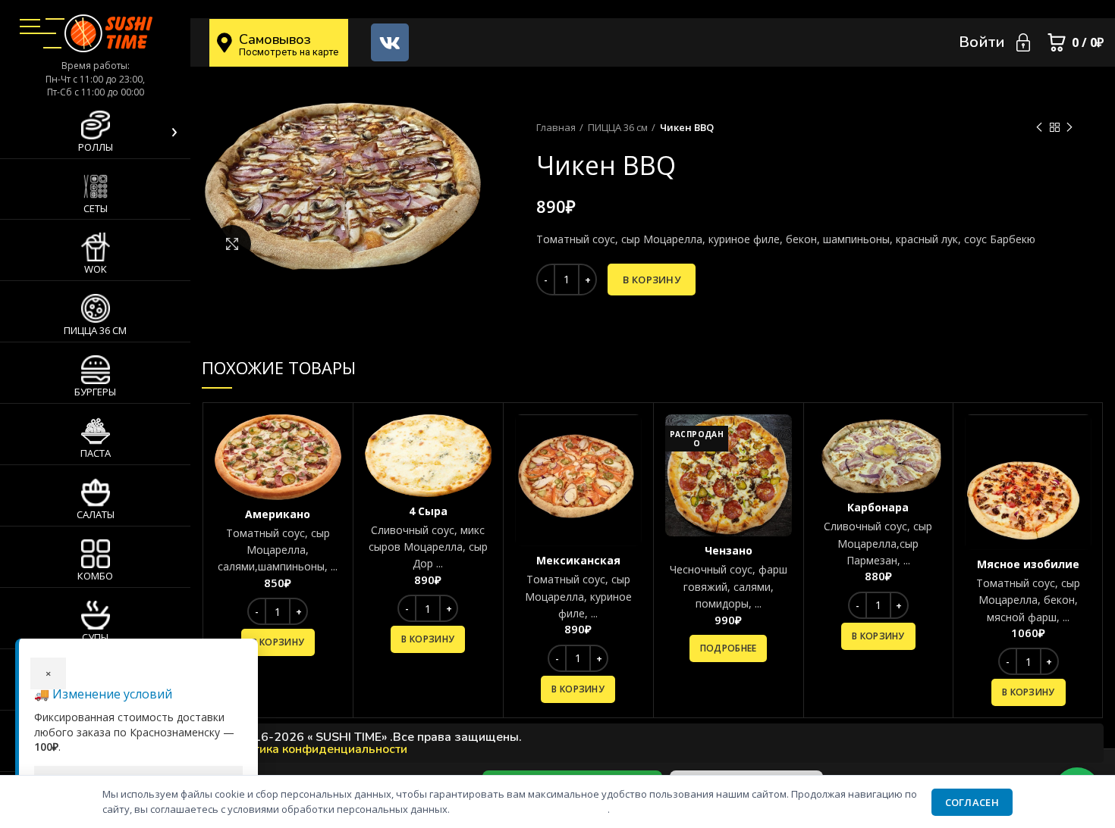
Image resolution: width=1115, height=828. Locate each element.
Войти (982, 42)
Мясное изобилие (1028, 564)
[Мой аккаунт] (1023, 42)
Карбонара (878, 507)
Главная (556, 127)
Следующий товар (1069, 127)
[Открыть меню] (30, 26)
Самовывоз (275, 39)
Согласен (972, 802)
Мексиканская (578, 560)
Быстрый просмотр (330, 439)
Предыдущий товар (1039, 127)
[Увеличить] (232, 244)
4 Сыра (428, 511)
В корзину (651, 279)
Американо (277, 514)
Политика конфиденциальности (316, 749)
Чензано (728, 550)
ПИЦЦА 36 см (618, 127)
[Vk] (390, 42)
